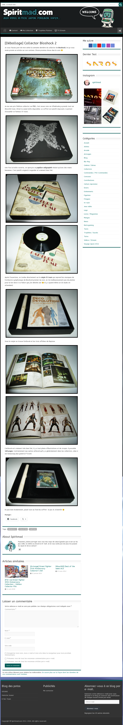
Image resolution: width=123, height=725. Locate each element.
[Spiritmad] (61, 17)
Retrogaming (89, 225)
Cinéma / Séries (90, 165)
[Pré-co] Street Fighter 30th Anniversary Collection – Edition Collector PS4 (15, 583)
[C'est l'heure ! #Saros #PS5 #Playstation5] (92, 97)
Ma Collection (28, 30)
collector (23, 529)
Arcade (86, 150)
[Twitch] (108, 45)
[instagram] (104, 4)
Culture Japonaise (90, 184)
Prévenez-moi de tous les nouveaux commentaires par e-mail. (31, 658)
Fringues (87, 199)
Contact (15, 30)
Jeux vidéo (88, 206)
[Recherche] (120, 4)
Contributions (89, 180)
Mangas (87, 218)
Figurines (87, 195)
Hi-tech (87, 203)
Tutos (86, 236)
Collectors (88, 169)
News (86, 221)
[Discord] (113, 45)
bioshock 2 (12, 529)
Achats (86, 147)
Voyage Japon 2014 (91, 244)
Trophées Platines (45, 30)
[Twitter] (102, 4)
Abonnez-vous (92, 708)
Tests (86, 229)
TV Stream (61, 30)
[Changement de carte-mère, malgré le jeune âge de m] (92, 115)
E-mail (8, 638)
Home (5, 30)
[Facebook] (101, 4)
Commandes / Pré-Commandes (96, 173)
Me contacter (48, 691)
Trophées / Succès (91, 233)
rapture (33, 529)
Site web (8, 646)
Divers (86, 188)
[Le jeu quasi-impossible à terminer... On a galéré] (110, 97)
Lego (86, 210)
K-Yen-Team (6, 699)
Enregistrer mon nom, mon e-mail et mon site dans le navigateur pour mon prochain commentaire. (38, 654)
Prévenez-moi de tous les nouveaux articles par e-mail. (28, 661)
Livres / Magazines (91, 214)
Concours (87, 176)
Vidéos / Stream (90, 240)
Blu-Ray (87, 161)
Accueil (86, 143)
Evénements (88, 191)
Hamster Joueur (8, 695)
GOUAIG (5, 691)
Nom (7, 631)
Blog (85, 158)
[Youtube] (103, 4)
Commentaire (10, 609)
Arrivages (87, 154)
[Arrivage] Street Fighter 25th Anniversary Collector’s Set (40, 568)
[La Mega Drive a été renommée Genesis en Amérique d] (110, 115)
